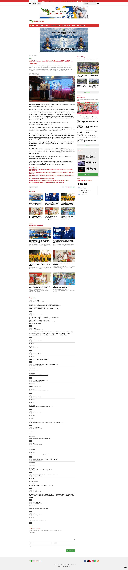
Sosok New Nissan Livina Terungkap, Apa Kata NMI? (91, 169)
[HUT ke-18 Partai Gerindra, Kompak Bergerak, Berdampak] (36, 211)
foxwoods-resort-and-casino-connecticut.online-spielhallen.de (45, 364)
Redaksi (34, 3)
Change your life (37, 323)
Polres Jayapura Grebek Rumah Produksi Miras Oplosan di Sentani (86, 141)
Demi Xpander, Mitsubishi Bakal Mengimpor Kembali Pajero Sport (91, 163)
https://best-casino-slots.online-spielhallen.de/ (39, 438)
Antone (34, 313)
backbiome (35, 490)
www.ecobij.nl (36, 300)
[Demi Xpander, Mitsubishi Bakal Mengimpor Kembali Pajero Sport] (81, 163)
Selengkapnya (87, 92)
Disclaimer (73, 564)
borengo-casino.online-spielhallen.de (40, 380)
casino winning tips (37, 353)
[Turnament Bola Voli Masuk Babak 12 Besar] (82, 81)
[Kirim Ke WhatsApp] (74, 187)
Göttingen (35, 411)
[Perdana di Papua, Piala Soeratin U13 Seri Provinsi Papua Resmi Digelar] (94, 81)
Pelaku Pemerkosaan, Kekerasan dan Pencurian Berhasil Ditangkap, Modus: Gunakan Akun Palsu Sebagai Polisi (87, 117)
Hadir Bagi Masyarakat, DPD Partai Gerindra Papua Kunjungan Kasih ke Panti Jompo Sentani (49, 180)
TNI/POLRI (82, 25)
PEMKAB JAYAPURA (44, 25)
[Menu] (30, 3)
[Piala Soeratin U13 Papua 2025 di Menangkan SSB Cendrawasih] (88, 68)
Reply (30, 311)
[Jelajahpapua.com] (36, 21)
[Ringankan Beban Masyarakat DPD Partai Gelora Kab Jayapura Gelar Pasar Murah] (68, 211)
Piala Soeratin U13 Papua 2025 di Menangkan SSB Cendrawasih (87, 76)
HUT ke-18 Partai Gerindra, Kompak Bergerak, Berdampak (41, 178)
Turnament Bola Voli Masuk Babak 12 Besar (81, 86)
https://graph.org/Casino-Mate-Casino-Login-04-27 (40, 469)
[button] (95, 3)
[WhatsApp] (95, 561)
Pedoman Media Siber (65, 564)
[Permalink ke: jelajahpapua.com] (30, 74)
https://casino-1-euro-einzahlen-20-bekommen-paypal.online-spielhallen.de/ (46, 422)
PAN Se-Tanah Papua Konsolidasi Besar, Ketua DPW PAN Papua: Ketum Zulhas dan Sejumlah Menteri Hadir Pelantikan (51, 173)
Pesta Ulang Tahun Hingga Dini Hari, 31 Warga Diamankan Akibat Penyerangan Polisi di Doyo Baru (87, 136)
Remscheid (35, 443)
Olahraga (64, 25)
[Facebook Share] (63, 187)
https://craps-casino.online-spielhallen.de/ (38, 375)
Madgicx (64, 334)
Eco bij (56, 308)
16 (34, 187)
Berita (37, 25)
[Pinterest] (90, 561)
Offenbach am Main (37, 396)
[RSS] (98, 561)
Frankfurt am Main (37, 427)
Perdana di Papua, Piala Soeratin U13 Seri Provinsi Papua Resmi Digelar (94, 86)
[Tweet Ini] (66, 187)
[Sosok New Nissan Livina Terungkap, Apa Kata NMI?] (81, 169)
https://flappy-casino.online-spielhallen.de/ (39, 391)
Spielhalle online (36, 513)
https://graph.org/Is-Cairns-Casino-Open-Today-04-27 (41, 485)
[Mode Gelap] (98, 3)
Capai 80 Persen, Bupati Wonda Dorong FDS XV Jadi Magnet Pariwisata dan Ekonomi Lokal (54, 1)
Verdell (34, 328)
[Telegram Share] (71, 187)
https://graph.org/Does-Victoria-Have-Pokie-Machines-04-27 (45, 475)
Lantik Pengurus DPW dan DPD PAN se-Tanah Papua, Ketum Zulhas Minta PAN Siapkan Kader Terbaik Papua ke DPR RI (50, 170)
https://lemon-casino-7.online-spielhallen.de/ (39, 454)
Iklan (78, 25)
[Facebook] (85, 561)
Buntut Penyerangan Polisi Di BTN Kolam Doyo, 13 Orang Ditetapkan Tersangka (87, 127)
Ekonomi (53, 25)
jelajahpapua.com (35, 73)
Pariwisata (58, 25)
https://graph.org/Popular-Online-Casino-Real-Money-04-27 (45, 459)
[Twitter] (88, 561)
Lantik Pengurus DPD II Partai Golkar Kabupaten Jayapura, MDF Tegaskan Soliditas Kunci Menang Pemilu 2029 (51, 176)
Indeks (39, 3)
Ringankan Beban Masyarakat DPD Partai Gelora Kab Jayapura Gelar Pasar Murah (46, 182)
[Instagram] (93, 561)
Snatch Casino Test (36, 502)
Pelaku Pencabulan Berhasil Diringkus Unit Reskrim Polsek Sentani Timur (87, 122)
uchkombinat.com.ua (37, 340)
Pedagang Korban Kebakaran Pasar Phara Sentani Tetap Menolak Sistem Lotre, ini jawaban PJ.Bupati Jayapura (91, 157)
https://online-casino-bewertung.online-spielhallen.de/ (41, 406)
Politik (68, 25)
